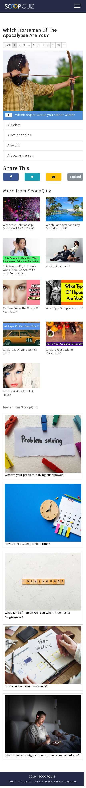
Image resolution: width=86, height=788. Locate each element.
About (12, 781)
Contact (28, 781)
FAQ (20, 781)
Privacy (39, 781)
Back (8, 45)
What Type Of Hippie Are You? (64, 308)
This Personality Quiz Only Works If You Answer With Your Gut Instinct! (19, 270)
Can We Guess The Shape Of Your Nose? (21, 309)
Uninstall (70, 781)
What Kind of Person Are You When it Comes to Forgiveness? (38, 615)
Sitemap (58, 781)
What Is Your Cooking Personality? (59, 351)
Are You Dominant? (58, 266)
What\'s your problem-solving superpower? (34, 475)
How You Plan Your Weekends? (26, 686)
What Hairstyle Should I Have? (18, 393)
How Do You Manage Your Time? (27, 544)
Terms (48, 781)
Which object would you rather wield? (41, 115)
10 (58, 45)
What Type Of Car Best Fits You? (20, 351)
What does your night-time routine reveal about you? (42, 755)
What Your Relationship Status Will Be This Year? (19, 226)
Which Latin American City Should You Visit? (63, 226)
